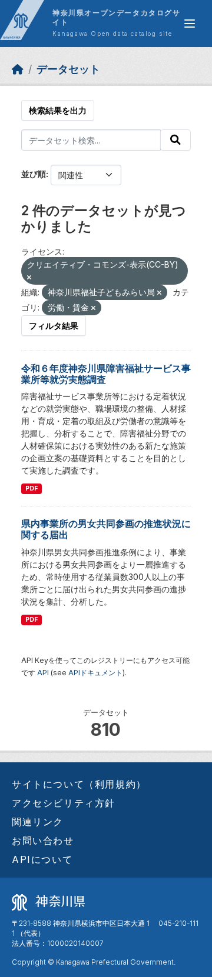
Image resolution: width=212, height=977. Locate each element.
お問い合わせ (43, 840)
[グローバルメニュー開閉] (189, 23)
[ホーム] (18, 69)
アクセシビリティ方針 (63, 803)
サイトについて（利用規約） (79, 784)
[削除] (29, 278)
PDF (31, 488)
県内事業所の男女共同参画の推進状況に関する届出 (106, 529)
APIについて (42, 859)
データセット (68, 69)
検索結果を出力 (58, 110)
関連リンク (38, 822)
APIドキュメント (95, 672)
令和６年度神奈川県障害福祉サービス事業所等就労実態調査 (106, 373)
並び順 (33, 174)
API (43, 672)
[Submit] (175, 140)
